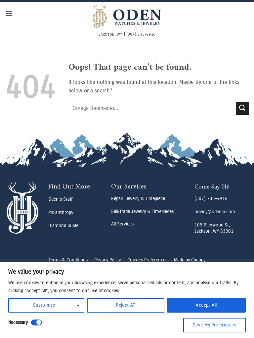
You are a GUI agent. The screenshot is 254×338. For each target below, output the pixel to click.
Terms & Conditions (68, 260)
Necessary (18, 322)
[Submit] (242, 108)
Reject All (125, 305)
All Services (122, 224)
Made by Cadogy (189, 260)
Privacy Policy (107, 260)
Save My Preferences (214, 325)
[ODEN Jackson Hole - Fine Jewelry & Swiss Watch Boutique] (127, 16)
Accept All (206, 305)
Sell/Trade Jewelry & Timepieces (142, 211)
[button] (9, 13)
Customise (44, 305)
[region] (127, 300)
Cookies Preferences (147, 260)
